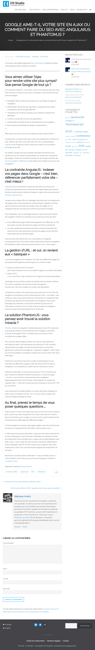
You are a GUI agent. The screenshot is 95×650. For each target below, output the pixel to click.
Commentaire (9, 543)
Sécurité (68, 153)
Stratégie (44, 57)
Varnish (33, 394)
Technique (74, 124)
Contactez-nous (11, 461)
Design (67, 117)
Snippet (78, 150)
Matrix (27, 517)
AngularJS (9, 144)
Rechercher (85, 626)
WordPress (69, 155)
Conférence (83, 135)
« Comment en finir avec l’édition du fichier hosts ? (22, 482)
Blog (72, 10)
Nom (5, 569)
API (73, 132)
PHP (81, 146)
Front (69, 139)
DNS (66, 139)
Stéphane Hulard (23, 57)
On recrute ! (82, 10)
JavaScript (24, 472)
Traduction (86, 152)
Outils (68, 146)
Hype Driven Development (73, 91)
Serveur (71, 150)
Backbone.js (17, 195)
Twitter (24, 527)
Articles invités (11, 472)
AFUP (68, 131)
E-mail (6, 579)
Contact (64, 10)
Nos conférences (50, 10)
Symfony (85, 150)
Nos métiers (20, 10)
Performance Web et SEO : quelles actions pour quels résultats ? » (36, 488)
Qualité (88, 146)
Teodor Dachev (26, 466)
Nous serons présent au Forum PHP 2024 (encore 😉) (81, 71)
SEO (33, 472)
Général (35, 57)
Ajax (7, 90)
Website (17, 527)
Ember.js (8, 195)
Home (10, 40)
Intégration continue (70, 142)
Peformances (75, 146)
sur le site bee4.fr (37, 63)
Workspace (77, 155)
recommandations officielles (16, 161)
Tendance (41, 472)
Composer (72, 136)
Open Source (87, 142)
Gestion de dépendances (80, 139)
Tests (81, 152)
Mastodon (18, 517)
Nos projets (34, 10)
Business (67, 136)
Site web (6, 589)
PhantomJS (9, 328)
